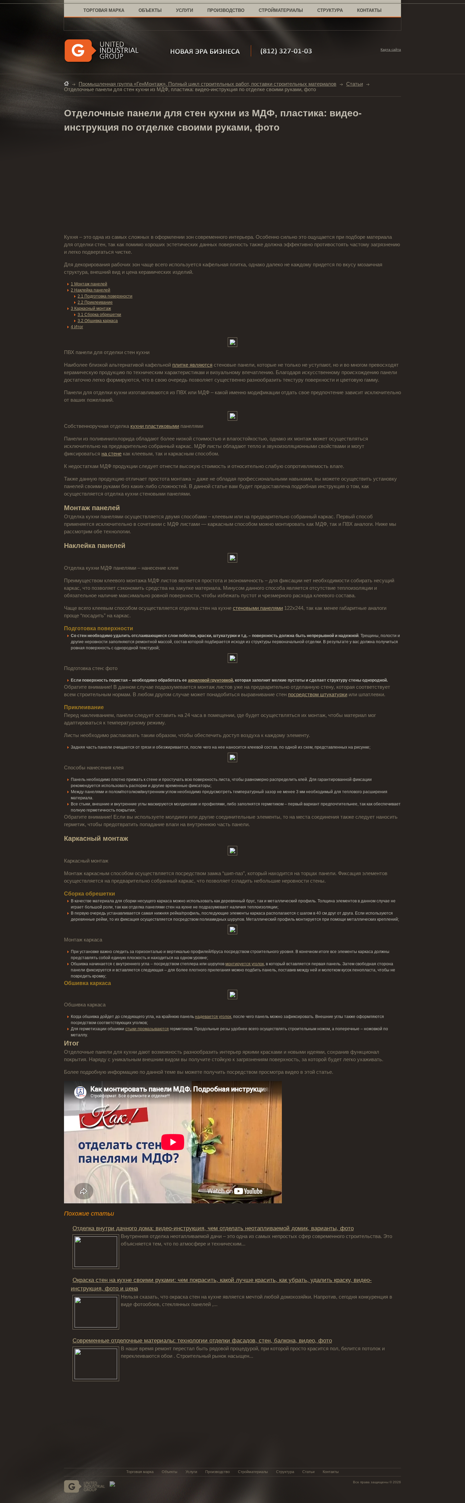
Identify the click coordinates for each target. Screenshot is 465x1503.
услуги (184, 10)
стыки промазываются (147, 1028)
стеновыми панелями (258, 608)
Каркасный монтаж (91, 308)
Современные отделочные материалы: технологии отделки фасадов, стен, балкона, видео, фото (202, 1340)
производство (225, 10)
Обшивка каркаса (98, 320)
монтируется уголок (244, 964)
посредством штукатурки (317, 694)
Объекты (169, 1472)
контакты (369, 10)
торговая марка (103, 10)
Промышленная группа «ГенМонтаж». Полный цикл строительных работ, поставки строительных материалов (207, 84)
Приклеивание (95, 302)
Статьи (354, 84)
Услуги (191, 1472)
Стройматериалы (253, 1472)
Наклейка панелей (90, 290)
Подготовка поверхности (105, 296)
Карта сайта (391, 49)
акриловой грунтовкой (210, 680)
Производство (217, 1472)
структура (330, 10)
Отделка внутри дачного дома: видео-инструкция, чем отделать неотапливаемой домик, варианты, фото (213, 1228)
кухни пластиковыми (154, 426)
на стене (111, 453)
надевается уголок (213, 1016)
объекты (150, 10)
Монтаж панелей (89, 284)
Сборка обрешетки (99, 314)
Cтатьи (308, 1472)
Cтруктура (285, 1472)
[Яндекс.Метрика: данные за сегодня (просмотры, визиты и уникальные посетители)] (112, 1484)
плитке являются (192, 365)
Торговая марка (140, 1472)
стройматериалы (281, 10)
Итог (77, 326)
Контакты (331, 1472)
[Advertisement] (232, 184)
